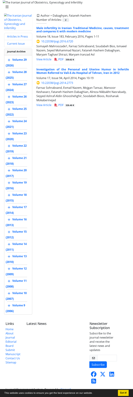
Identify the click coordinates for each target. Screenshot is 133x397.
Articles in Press (17, 36)
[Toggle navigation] (65, 6)
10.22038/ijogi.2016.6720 (57, 41)
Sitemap (11, 362)
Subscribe (98, 365)
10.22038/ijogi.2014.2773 (57, 83)
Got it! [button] (123, 393)
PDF (66, 59)
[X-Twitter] (103, 375)
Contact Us (13, 358)
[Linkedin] (112, 375)
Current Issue (16, 43)
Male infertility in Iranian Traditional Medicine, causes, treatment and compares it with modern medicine (82, 29)
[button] (93, 393)
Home (10, 329)
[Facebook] (94, 375)
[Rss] (94, 382)
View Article (43, 59)
